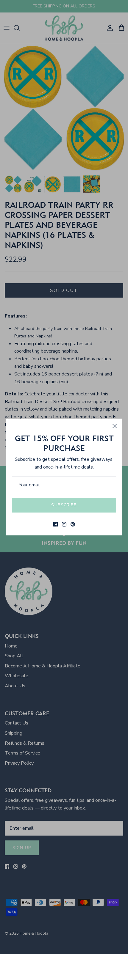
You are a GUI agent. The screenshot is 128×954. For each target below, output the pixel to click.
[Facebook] (55, 524)
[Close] (114, 426)
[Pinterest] (73, 524)
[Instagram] (64, 524)
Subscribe (64, 505)
